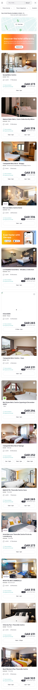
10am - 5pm (19, 90)
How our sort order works (18, 15)
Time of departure (21, 8)
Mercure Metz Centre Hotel (19, 206)
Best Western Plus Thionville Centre (19, 668)
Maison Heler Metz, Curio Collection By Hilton (19, 118)
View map (20, 24)
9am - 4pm (19, 596)
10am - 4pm (19, 223)
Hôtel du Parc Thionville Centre (19, 623)
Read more (19, 47)
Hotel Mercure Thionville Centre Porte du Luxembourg (19, 534)
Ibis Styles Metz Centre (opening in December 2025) (19, 400)
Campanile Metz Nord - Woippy (19, 162)
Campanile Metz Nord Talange (19, 444)
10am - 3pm (19, 373)
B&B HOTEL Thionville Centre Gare (19, 489)
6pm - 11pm (27, 179)
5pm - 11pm (27, 134)
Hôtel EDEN (19, 312)
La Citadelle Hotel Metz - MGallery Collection (19, 268)
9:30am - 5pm (19, 329)
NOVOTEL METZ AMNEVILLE (19, 579)
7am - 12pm (8, 461)
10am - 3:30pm (19, 640)
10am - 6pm (19, 417)
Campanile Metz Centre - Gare (19, 357)
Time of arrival (6, 8)
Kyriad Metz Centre (19, 73)
